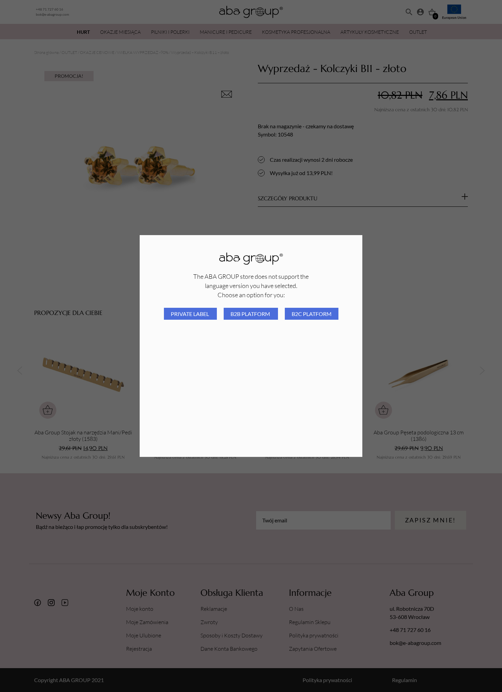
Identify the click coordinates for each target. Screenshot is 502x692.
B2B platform (251, 314)
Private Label (190, 314)
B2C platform (312, 314)
